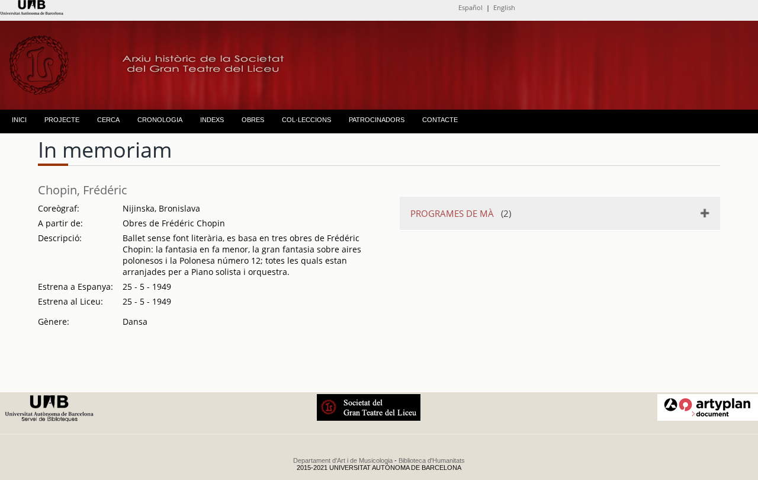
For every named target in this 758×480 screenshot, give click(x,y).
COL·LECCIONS (306, 119)
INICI (19, 119)
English (504, 7)
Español (470, 7)
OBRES (253, 119)
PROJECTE (61, 119)
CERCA (108, 119)
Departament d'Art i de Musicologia (343, 460)
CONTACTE (440, 119)
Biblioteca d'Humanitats (432, 460)
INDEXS (212, 119)
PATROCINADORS (376, 119)
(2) (460, 213)
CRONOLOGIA (159, 119)
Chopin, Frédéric (82, 190)
